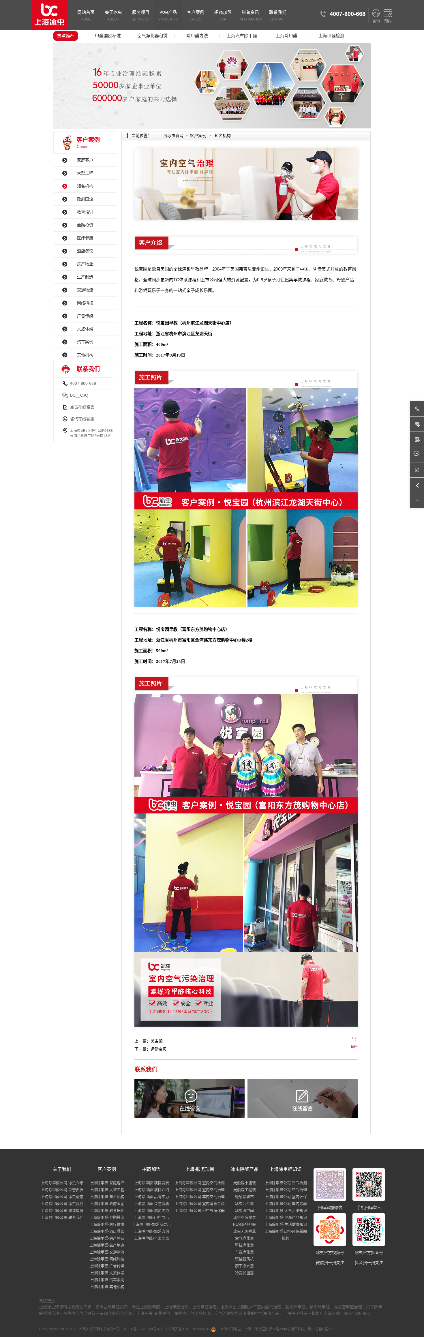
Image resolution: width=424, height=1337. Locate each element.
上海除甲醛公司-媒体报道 (62, 1210)
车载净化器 (244, 1252)
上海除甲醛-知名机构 (106, 1197)
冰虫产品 (168, 15)
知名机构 (85, 186)
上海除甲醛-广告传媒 (106, 1266)
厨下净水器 (244, 1266)
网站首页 (86, 15)
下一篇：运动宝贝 (150, 1049)
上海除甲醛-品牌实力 (151, 1197)
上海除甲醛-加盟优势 (151, 1210)
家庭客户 (85, 160)
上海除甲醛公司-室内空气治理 (200, 1190)
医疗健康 (85, 238)
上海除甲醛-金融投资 (106, 1217)
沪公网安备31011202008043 (187, 1329)
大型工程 (85, 173)
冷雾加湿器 (244, 1273)
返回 (354, 1047)
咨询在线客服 (82, 419)
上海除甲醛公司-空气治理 (285, 1190)
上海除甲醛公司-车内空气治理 (200, 1197)
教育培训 (85, 212)
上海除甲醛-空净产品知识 (285, 1217)
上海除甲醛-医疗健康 (106, 1224)
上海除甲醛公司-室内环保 (285, 1197)
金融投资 (85, 225)
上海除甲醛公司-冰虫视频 (62, 1203)
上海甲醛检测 (331, 35)
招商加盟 (223, 15)
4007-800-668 (83, 383)
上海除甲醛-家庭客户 (106, 1183)
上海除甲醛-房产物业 (106, 1238)
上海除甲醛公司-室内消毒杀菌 (200, 1203)
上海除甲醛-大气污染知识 (285, 1210)
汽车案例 (85, 342)
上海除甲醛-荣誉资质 (151, 1203)
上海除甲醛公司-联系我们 (62, 1217)
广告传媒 (85, 316)
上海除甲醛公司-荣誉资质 (62, 1190)
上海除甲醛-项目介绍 (151, 1190)
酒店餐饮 (85, 251)
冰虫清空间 (244, 1210)
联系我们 (277, 15)
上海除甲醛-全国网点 (151, 1238)
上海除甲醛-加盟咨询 (151, 1231)
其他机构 (85, 354)
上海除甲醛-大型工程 (106, 1190)
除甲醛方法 (197, 35)
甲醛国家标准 (108, 35)
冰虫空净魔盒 (244, 1217)
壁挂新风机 (244, 1259)
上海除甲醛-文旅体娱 (106, 1273)
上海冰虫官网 (171, 135)
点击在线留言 (82, 407)
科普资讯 (250, 15)
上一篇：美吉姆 (148, 1041)
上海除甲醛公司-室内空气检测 (200, 1183)
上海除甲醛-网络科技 (106, 1259)
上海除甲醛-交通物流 (106, 1252)
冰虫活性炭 (244, 1203)
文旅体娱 (85, 329)
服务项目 (140, 15)
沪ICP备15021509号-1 (141, 1329)
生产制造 (85, 277)
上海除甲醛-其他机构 (106, 1287)
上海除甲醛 (286, 35)
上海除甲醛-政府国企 (106, 1203)
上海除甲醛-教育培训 (106, 1210)
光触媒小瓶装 (244, 1183)
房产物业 (85, 264)
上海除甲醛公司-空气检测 (285, 1183)
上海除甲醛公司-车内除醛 (285, 1203)
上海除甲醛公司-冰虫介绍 (62, 1183)
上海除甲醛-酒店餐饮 (106, 1231)
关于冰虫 (113, 15)
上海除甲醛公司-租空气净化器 (200, 1210)
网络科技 (85, 303)
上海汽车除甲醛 (242, 35)
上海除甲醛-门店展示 (151, 1217)
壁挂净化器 (244, 1245)
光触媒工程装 (244, 1190)
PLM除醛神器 (244, 1224)
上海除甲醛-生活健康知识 (285, 1224)
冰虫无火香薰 (244, 1231)
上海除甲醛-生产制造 (106, 1245)
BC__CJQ (79, 395)
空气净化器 (244, 1238)
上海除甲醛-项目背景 (151, 1183)
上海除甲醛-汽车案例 (106, 1280)
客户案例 (195, 15)
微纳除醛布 (244, 1197)
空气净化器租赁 (152, 35)
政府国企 (85, 199)
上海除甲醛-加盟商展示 (151, 1224)
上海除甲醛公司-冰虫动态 (62, 1197)
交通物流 (85, 290)
